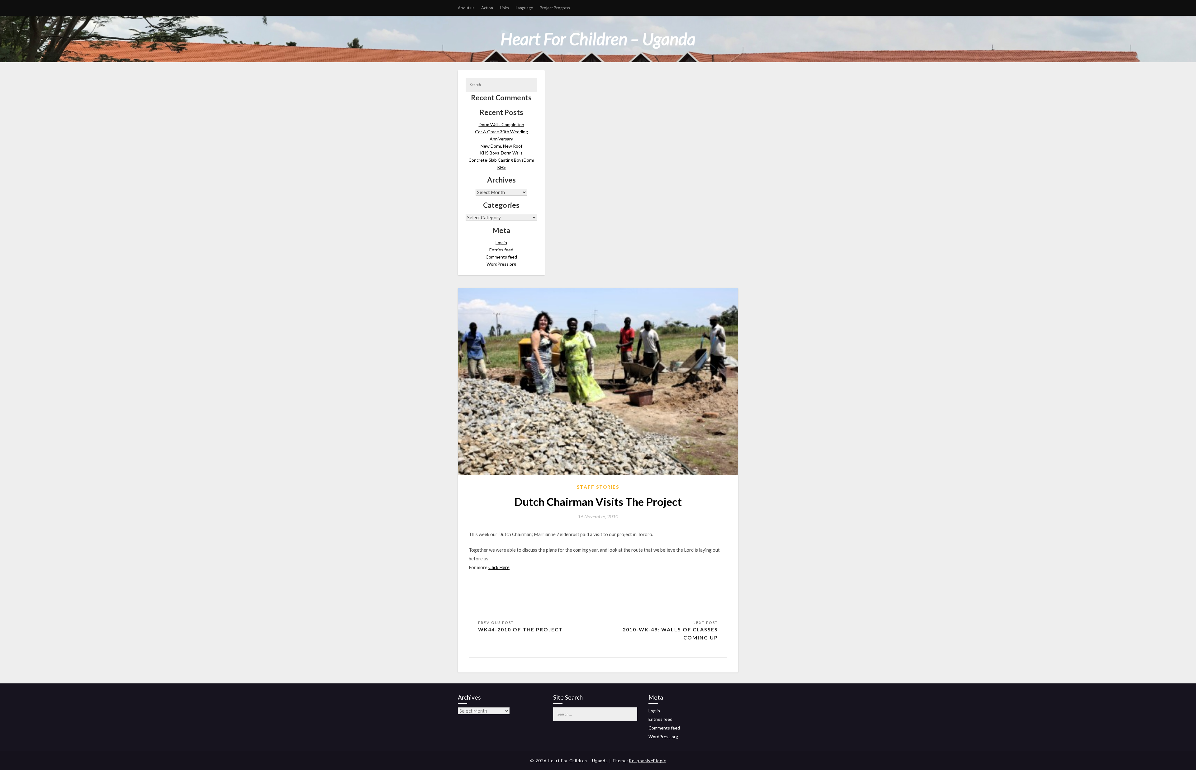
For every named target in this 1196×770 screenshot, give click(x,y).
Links (504, 7)
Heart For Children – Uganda (598, 39)
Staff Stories (598, 487)
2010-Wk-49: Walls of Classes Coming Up (670, 633)
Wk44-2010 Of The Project (520, 629)
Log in (501, 242)
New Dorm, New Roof (501, 146)
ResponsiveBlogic (647, 760)
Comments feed (501, 256)
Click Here (499, 567)
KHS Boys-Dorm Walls (501, 152)
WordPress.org (501, 264)
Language (524, 7)
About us (466, 7)
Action (487, 7)
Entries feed (501, 249)
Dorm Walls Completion (501, 124)
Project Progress (555, 7)
